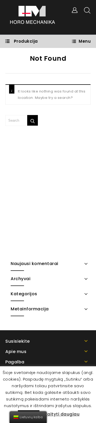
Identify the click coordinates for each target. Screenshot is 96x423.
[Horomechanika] (32, 17)
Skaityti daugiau (60, 414)
